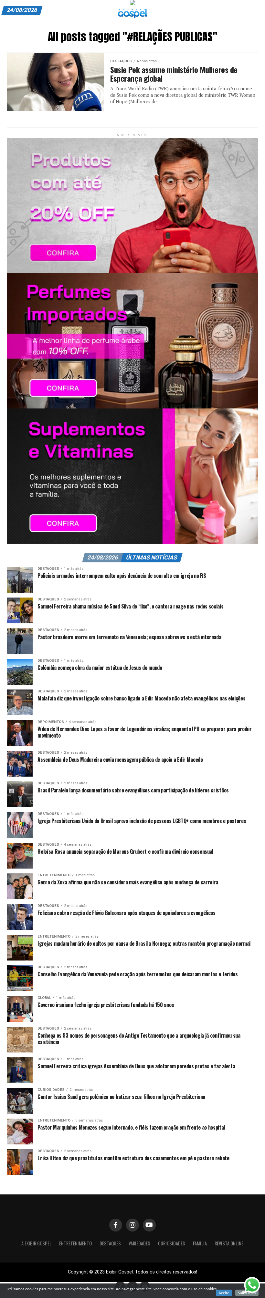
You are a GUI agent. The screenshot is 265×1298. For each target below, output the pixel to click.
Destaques (110, 1243)
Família (200, 1243)
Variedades (139, 1243)
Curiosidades (171, 1243)
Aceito (223, 1293)
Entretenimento (75, 1243)
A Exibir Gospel (36, 1243)
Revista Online (229, 1243)
